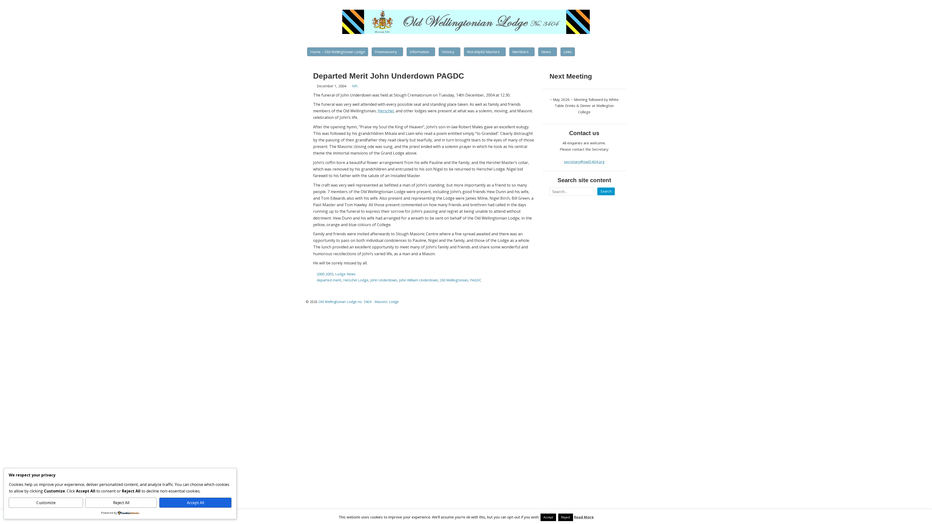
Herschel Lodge (355, 280)
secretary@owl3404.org (584, 161)
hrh (355, 86)
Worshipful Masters (483, 51)
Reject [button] (565, 517)
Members (520, 51)
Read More (584, 517)
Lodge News (345, 274)
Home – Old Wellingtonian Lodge (337, 51)
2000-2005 (324, 274)
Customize (46, 502)
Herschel (386, 111)
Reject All (121, 502)
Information (419, 51)
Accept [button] (548, 517)
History (448, 51)
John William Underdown (418, 280)
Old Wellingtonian (454, 280)
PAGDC (476, 280)
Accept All (195, 502)
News (546, 51)
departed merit (329, 280)
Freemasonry (386, 51)
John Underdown (383, 280)
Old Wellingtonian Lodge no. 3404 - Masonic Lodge (358, 301)
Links (568, 51)
